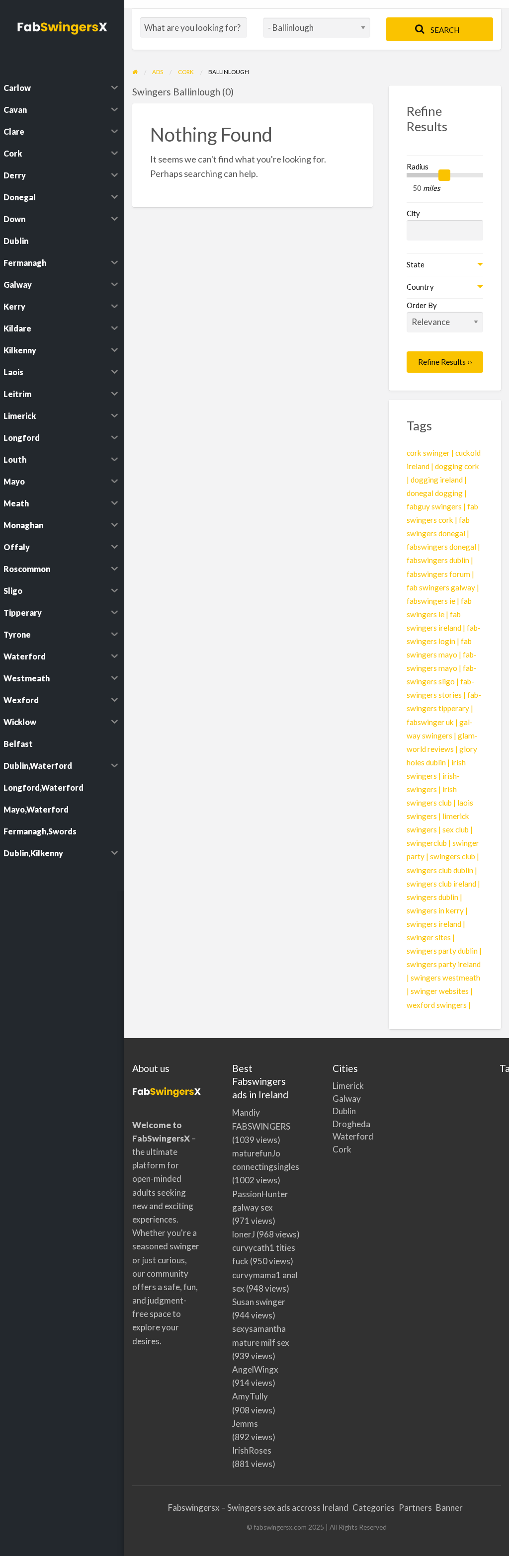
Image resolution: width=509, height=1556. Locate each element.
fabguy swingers (434, 506)
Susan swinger (258, 1302)
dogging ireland (437, 479)
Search (444, 29)
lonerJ (243, 1234)
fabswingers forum (438, 574)
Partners (415, 1507)
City (413, 213)
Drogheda (333, 1124)
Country (420, 286)
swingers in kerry (435, 910)
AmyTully (250, 1396)
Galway (333, 1098)
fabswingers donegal (441, 546)
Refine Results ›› (445, 361)
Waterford (333, 1136)
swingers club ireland (441, 883)
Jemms (245, 1423)
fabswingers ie (431, 600)
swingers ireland (434, 923)
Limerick (333, 1085)
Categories (373, 1507)
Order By (422, 305)
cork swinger (428, 452)
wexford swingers (437, 1004)
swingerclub (427, 842)
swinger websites (440, 990)
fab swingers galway (441, 587)
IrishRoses (251, 1450)
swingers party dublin (442, 950)
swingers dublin (432, 897)
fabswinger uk (430, 722)
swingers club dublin (440, 870)
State (415, 264)
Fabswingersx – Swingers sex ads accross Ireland (258, 1507)
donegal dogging (435, 493)
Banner (449, 1507)
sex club (455, 829)
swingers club (452, 856)
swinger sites (429, 937)
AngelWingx (255, 1369)
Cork (333, 1149)
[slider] (444, 175)
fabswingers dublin (438, 560)
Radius (417, 166)
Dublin (333, 1111)
